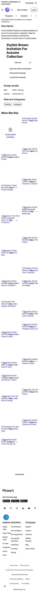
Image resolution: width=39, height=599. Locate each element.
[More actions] (16, 157)
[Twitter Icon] (11, 508)
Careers (28, 530)
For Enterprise (16, 527)
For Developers (16, 530)
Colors (5, 551)
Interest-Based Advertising (19, 574)
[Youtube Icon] (29, 508)
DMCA (28, 579)
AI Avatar (14, 548)
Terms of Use (14, 565)
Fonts (4, 555)
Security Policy (14, 583)
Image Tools (5, 528)
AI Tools (5, 543)
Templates (6, 547)
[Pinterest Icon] (35, 508)
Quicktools (15, 545)
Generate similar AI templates (20, 69)
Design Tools (5, 538)
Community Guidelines (16, 579)
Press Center (30, 548)
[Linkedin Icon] (23, 508)
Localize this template (18, 77)
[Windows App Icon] (24, 502)
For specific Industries (15, 539)
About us (28, 534)
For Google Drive (17, 534)
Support (28, 527)
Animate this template (18, 73)
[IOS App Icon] (6, 502)
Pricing (13, 552)
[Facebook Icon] (5, 508)
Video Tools (7, 533)
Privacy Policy (24, 565)
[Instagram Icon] (17, 508)
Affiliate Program (28, 539)
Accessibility (25, 583)
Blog (27, 545)
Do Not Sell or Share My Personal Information (19, 570)
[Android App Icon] (15, 502)
